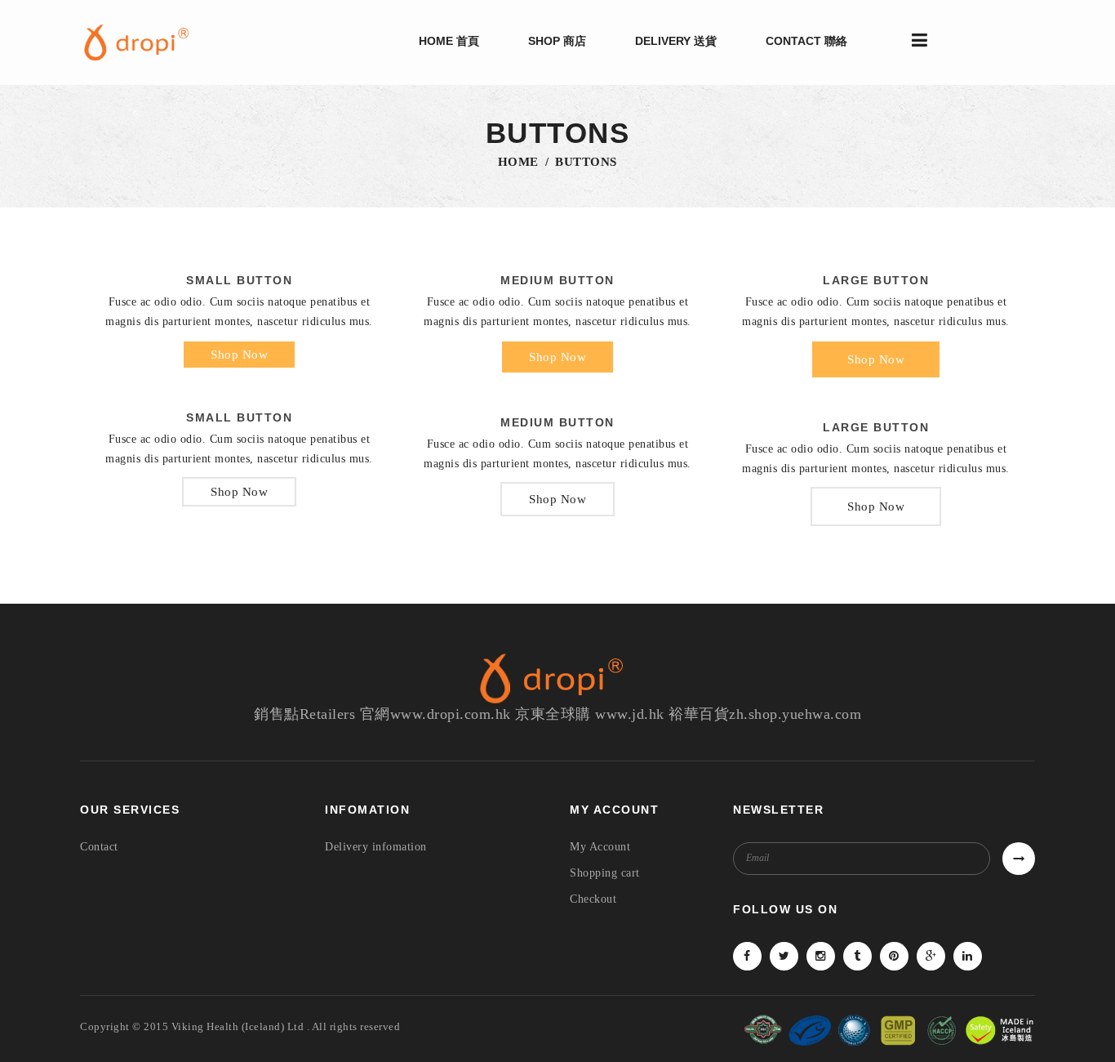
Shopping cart (605, 873)
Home (518, 161)
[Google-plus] (931, 956)
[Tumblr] (857, 956)
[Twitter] (784, 956)
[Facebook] (747, 956)
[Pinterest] (894, 956)
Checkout (593, 899)
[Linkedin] (967, 956)
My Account (600, 847)
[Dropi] (141, 42)
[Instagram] (820, 956)
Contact (99, 847)
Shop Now (239, 354)
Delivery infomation (376, 847)
